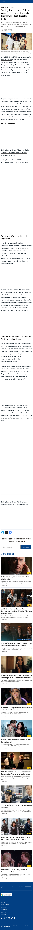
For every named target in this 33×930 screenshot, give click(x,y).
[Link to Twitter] (6, 918)
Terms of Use (3, 912)
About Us (3, 902)
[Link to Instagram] (4, 918)
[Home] (5, 1)
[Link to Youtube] (9, 918)
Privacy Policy (4, 907)
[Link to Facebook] (1, 918)
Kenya (3, 99)
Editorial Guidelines (5, 904)
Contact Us (3, 914)
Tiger (30, 101)
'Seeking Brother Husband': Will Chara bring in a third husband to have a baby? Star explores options (16, 162)
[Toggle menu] (30, 1)
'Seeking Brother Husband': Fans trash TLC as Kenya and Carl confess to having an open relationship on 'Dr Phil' (15, 152)
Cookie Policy (4, 909)
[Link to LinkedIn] (15, 918)
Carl (4, 109)
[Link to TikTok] (12, 918)
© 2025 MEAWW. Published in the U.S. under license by (13, 886)
